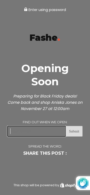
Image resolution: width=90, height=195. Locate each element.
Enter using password (47, 9)
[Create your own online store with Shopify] (68, 185)
